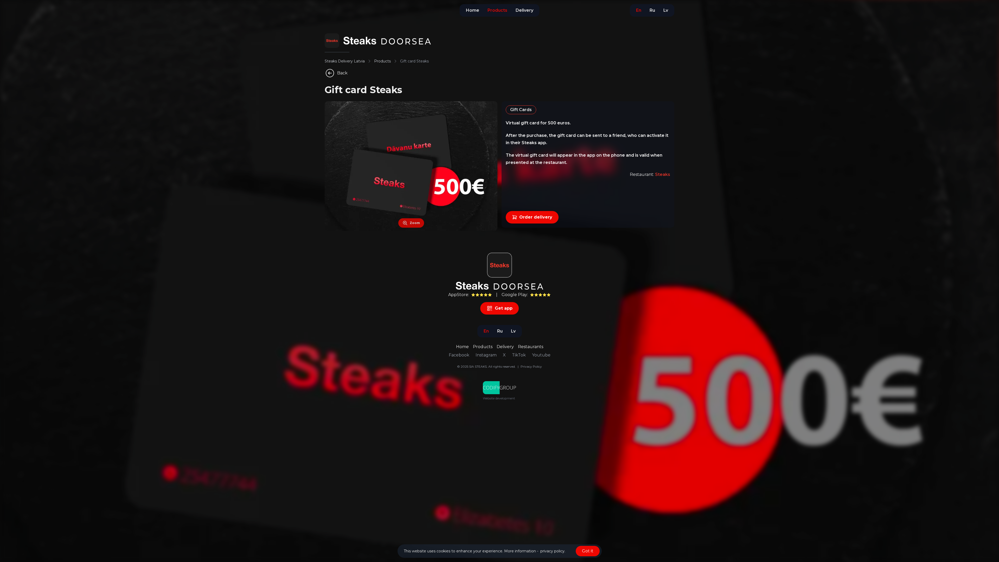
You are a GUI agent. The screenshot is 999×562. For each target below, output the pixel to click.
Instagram (486, 355)
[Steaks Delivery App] (332, 40)
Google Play (514, 294)
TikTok (519, 355)
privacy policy (552, 551)
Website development (499, 398)
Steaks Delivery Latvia (345, 61)
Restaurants (530, 346)
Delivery (505, 346)
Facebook (459, 355)
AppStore (458, 294)
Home (462, 346)
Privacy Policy (531, 366)
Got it (587, 550)
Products (382, 61)
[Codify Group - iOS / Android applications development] (499, 387)
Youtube (541, 355)
